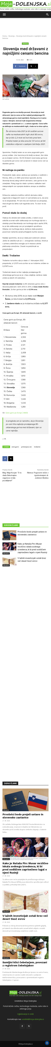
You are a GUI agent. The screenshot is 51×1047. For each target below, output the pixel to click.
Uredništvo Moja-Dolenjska (25, 1001)
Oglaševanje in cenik (25, 1014)
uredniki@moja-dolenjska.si (33, 1019)
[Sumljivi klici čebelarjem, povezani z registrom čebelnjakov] (25, 947)
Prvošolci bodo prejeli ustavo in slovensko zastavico (22, 816)
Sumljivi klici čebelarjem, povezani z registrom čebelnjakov (24, 964)
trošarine (37, 447)
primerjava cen (26, 447)
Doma (4, 36)
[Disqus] (25, 670)
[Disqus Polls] (25, 605)
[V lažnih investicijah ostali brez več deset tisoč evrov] (9, 561)
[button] (4, 14)
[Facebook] (4, 458)
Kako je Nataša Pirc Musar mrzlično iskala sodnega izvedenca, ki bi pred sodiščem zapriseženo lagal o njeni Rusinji (25, 868)
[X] (10, 458)
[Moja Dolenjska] (25, 5)
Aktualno (6, 539)
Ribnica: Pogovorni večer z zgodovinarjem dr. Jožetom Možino (38, 475)
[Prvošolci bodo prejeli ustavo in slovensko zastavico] (9, 535)
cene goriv (15, 447)
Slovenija (11, 36)
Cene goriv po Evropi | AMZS (17, 413)
